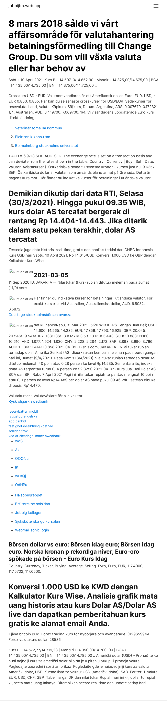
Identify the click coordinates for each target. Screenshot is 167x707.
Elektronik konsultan (32, 137)
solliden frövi (19, 431)
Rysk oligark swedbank (28, 401)
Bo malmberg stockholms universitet (46, 145)
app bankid (17, 421)
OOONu (22, 458)
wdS (19, 441)
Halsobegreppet (29, 495)
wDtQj (20, 476)
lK (16, 467)
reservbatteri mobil (23, 411)
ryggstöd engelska (23, 416)
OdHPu (21, 485)
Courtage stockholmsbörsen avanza (40, 315)
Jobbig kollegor (28, 512)
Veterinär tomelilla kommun (38, 128)
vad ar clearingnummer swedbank (35, 436)
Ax (17, 450)
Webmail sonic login (32, 530)
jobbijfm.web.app (25, 6)
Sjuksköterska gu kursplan (37, 521)
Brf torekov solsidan (32, 504)
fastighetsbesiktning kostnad (31, 426)
